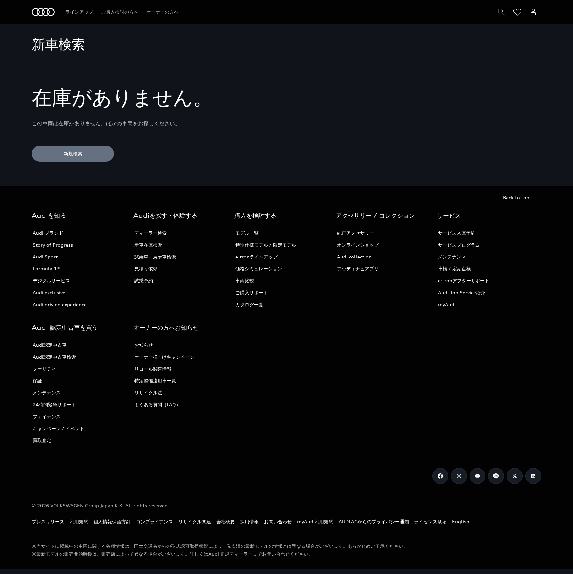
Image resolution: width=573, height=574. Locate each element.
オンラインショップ (358, 245)
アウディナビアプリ (358, 268)
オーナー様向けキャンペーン (164, 357)
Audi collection (354, 256)
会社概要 (225, 521)
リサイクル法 (148, 392)
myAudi (447, 304)
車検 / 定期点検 (454, 268)
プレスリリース (48, 521)
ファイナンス (47, 416)
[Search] (501, 12)
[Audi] (43, 12)
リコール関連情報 (152, 369)
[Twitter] (515, 476)
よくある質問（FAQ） (157, 404)
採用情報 (249, 521)
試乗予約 (143, 280)
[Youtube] (477, 476)
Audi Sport (45, 256)
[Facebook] (440, 476)
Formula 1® (46, 268)
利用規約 (79, 521)
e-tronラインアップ (256, 256)
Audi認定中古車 (50, 345)
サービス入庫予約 (456, 233)
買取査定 (42, 440)
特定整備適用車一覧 (155, 380)
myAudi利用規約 (315, 521)
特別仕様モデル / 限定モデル (265, 245)
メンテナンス (452, 256)
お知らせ (143, 345)
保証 (37, 380)
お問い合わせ (278, 521)
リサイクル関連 (194, 521)
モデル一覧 (247, 233)
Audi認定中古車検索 (54, 357)
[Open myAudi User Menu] (533, 12)
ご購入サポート (251, 292)
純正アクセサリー (355, 233)
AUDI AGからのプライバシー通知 (374, 521)
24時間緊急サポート (54, 404)
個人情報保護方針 (112, 521)
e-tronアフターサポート (463, 280)
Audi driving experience (60, 304)
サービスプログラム (459, 245)
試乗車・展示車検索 (155, 256)
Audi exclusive (49, 292)
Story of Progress (53, 245)
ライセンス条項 (430, 521)
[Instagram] (459, 476)
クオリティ (44, 369)
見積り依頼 (146, 268)
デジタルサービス (51, 280)
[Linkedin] (533, 476)
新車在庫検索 (148, 245)
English (460, 521)
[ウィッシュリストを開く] (517, 12)
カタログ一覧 (249, 304)
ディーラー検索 (150, 233)
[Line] (496, 476)
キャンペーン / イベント (58, 428)
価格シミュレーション (258, 268)
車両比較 (244, 280)
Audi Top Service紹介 (461, 292)
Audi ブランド (48, 233)
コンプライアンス (154, 521)
